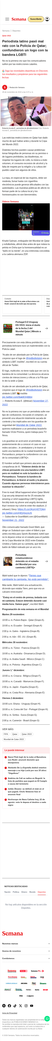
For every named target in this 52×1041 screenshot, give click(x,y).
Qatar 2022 (27, 734)
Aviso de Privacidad (12, 1013)
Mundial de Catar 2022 (14, 739)
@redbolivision (34, 358)
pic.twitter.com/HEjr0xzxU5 (17, 513)
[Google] (4, 1006)
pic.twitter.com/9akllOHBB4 (17, 397)
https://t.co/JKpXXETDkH (31, 509)
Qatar (14, 734)
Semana (6, 31)
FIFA (6, 734)
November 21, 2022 (13, 520)
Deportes (16, 31)
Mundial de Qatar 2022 (29, 425)
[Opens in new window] (9, 1006)
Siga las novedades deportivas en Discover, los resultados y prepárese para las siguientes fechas (25, 74)
